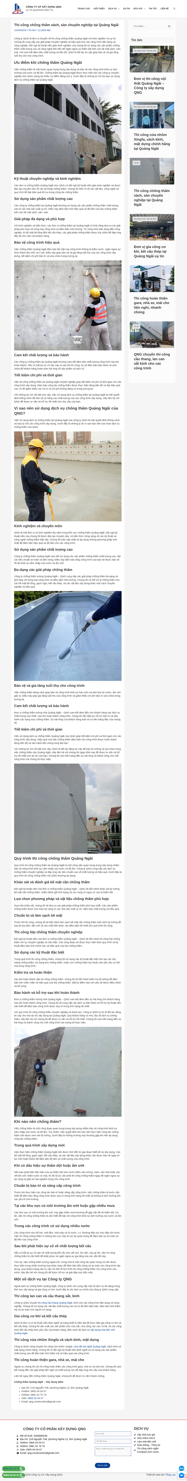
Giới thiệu (99, 8)
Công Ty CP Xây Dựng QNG (43, 6)
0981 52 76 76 (11, 1468)
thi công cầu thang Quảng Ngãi (55, 1302)
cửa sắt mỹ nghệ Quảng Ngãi (90, 1346)
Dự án (126, 8)
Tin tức (153, 8)
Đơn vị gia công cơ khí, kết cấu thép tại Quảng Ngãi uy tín (150, 251)
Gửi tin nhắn (102, 1465)
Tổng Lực (170, 1474)
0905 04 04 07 (35, 1398)
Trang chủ (83, 8)
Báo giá (137, 8)
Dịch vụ (112, 8)
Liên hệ (165, 8)
